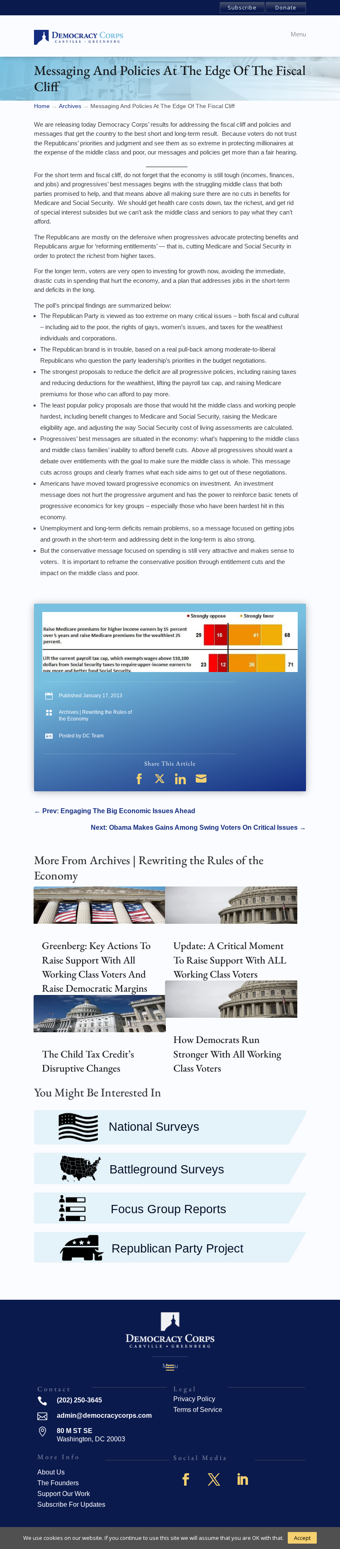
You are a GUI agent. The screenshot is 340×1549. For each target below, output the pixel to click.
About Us (51, 1472)
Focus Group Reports (168, 1209)
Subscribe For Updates (71, 1504)
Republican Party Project (177, 1248)
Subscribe (242, 7)
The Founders (58, 1482)
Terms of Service (197, 1409)
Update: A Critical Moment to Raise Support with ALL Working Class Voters (229, 959)
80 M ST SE (74, 1430)
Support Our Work (63, 1493)
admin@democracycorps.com (104, 1415)
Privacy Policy (194, 1398)
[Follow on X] (214, 1479)
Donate (285, 7)
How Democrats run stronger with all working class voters (227, 1053)
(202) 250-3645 (79, 1400)
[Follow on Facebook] (185, 1479)
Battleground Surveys (166, 1169)
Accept (302, 1538)
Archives (68, 712)
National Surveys (154, 1126)
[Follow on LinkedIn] (242, 1479)
